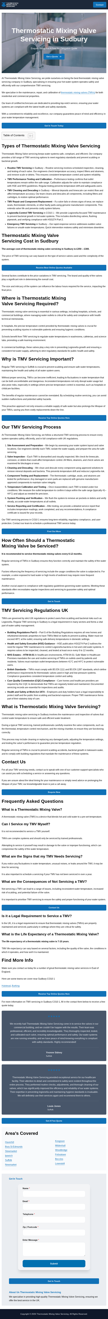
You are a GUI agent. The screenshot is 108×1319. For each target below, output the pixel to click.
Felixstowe (60, 1154)
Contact (100, 5)
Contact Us (54, 907)
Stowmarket (11, 1151)
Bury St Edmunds (13, 1146)
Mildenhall (60, 1145)
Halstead (6, 986)
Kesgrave (60, 1141)
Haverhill (9, 1142)
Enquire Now (54, 792)
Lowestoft (60, 1163)
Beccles (59, 1159)
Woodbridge (61, 1150)
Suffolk (8, 1160)
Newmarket (10, 1164)
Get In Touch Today (54, 126)
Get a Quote (52, 56)
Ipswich (9, 1155)
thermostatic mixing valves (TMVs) (78, 92)
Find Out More (54, 531)
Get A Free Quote (54, 1121)
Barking (16, 986)
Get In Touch (54, 601)
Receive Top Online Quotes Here (54, 418)
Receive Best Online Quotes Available (54, 268)
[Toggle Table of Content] (29, 135)
